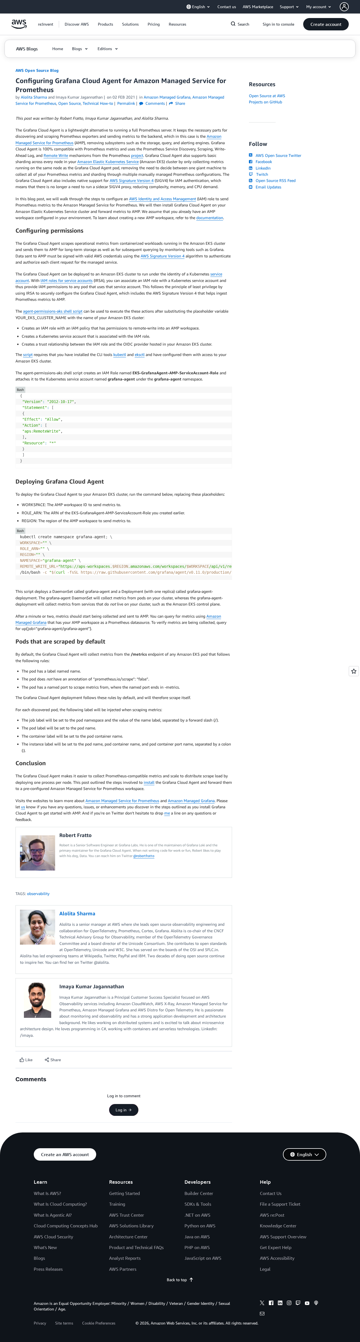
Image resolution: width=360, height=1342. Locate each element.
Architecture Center (128, 1236)
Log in (121, 1110)
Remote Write (56, 155)
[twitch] (298, 1304)
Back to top (177, 1279)
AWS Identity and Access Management (162, 198)
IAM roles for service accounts (66, 280)
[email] (262, 1314)
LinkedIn (262, 168)
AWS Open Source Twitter (277, 155)
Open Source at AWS (267, 95)
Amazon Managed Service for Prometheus (122, 800)
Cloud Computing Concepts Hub (66, 1226)
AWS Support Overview (283, 1236)
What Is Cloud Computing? (60, 1204)
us (23, 806)
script (28, 354)
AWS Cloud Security (53, 1236)
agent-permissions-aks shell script (52, 311)
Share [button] (179, 103)
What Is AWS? (47, 1193)
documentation (209, 217)
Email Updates (267, 186)
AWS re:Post (272, 1215)
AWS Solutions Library (131, 1226)
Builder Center (198, 1193)
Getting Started (124, 1193)
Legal (265, 1269)
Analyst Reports (125, 1258)
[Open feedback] (354, 671)
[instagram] (289, 1304)
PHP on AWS (197, 1247)
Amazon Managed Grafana (191, 800)
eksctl (140, 354)
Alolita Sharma (34, 97)
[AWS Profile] (344, 6)
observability (38, 893)
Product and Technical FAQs (136, 1247)
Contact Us (271, 1193)
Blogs (39, 1258)
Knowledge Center (278, 1226)
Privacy (40, 1323)
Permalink (126, 103)
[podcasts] (316, 1304)
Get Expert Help (275, 1247)
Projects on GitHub (265, 101)
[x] (262, 1304)
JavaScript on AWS (202, 1258)
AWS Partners (122, 1269)
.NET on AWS (197, 1215)
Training (117, 1204)
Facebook (262, 161)
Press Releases (48, 1269)
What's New (45, 1247)
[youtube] (307, 1304)
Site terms (64, 1323)
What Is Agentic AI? (53, 1215)
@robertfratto (143, 856)
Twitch (261, 174)
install (149, 782)
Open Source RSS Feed (274, 180)
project (137, 155)
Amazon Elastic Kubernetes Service (108, 161)
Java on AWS (197, 1236)
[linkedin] (280, 1304)
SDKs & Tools (197, 1204)
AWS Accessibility (277, 1258)
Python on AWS (199, 1226)
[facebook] (271, 1304)
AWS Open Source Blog (36, 70)
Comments (154, 103)
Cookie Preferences (98, 1323)
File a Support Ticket (280, 1204)
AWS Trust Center (126, 1215)
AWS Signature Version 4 (132, 180)
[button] (76, 24)
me (167, 813)
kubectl (119, 354)
